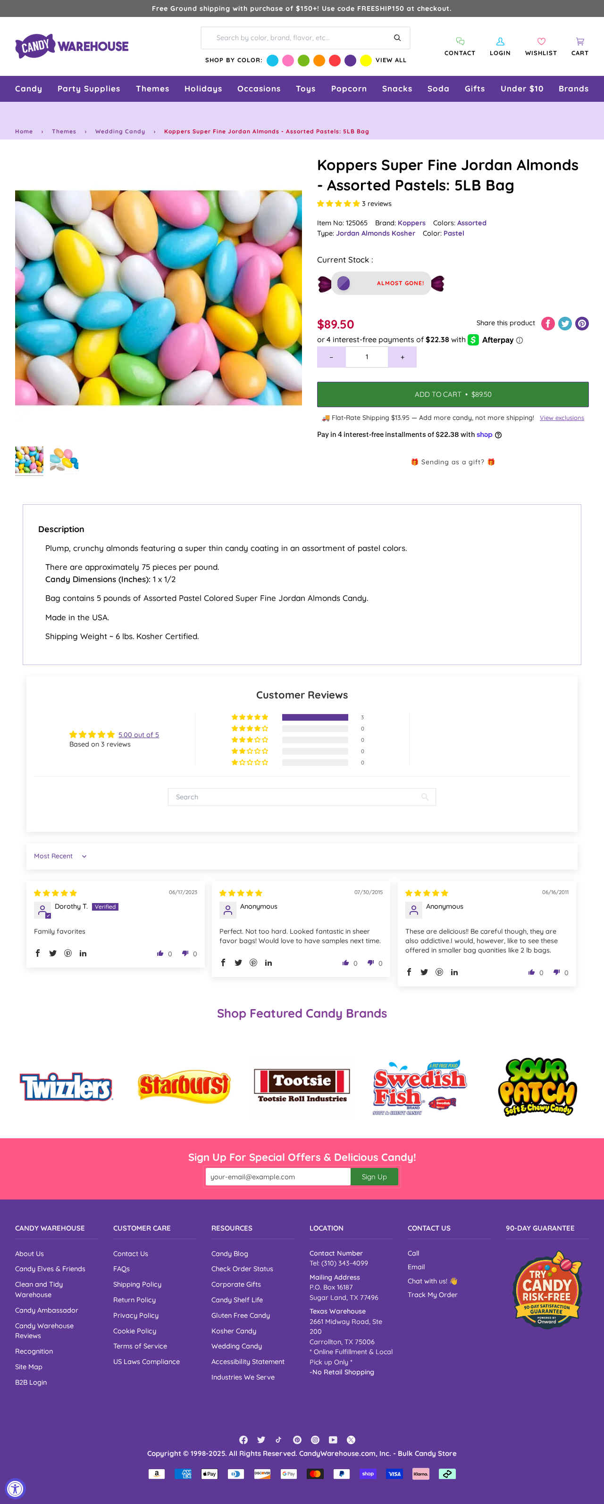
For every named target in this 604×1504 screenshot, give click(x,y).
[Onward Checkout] (547, 1290)
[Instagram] (315, 1440)
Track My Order (433, 1294)
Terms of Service (140, 1345)
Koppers (412, 222)
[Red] (335, 60)
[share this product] (549, 322)
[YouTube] (333, 1440)
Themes (64, 131)
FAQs (121, 1268)
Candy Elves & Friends (50, 1268)
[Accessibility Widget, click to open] (15, 1488)
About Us (29, 1253)
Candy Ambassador (46, 1310)
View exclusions (562, 417)
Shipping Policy (137, 1284)
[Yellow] (366, 60)
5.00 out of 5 (138, 734)
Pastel (454, 233)
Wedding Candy (120, 131)
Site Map (28, 1366)
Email (416, 1267)
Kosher (403, 233)
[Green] (304, 60)
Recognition (34, 1351)
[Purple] (350, 60)
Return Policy (134, 1299)
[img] (55, 892)
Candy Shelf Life (237, 1299)
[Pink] (288, 60)
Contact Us (130, 1253)
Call (413, 1253)
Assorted (472, 222)
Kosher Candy (233, 1330)
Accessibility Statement (248, 1361)
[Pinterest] (297, 1440)
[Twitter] (261, 1440)
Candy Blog (229, 1253)
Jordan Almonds (364, 233)
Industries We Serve (243, 1377)
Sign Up (374, 1176)
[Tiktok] (279, 1440)
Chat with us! (428, 1281)
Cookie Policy (134, 1330)
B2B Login (31, 1382)
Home (24, 131)
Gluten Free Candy (240, 1315)
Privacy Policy (136, 1315)
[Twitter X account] (351, 1440)
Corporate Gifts (236, 1284)
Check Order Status (242, 1268)
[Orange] (319, 60)
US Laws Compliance (146, 1361)
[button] (28, 89)
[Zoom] (158, 298)
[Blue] (272, 60)
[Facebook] (243, 1440)
